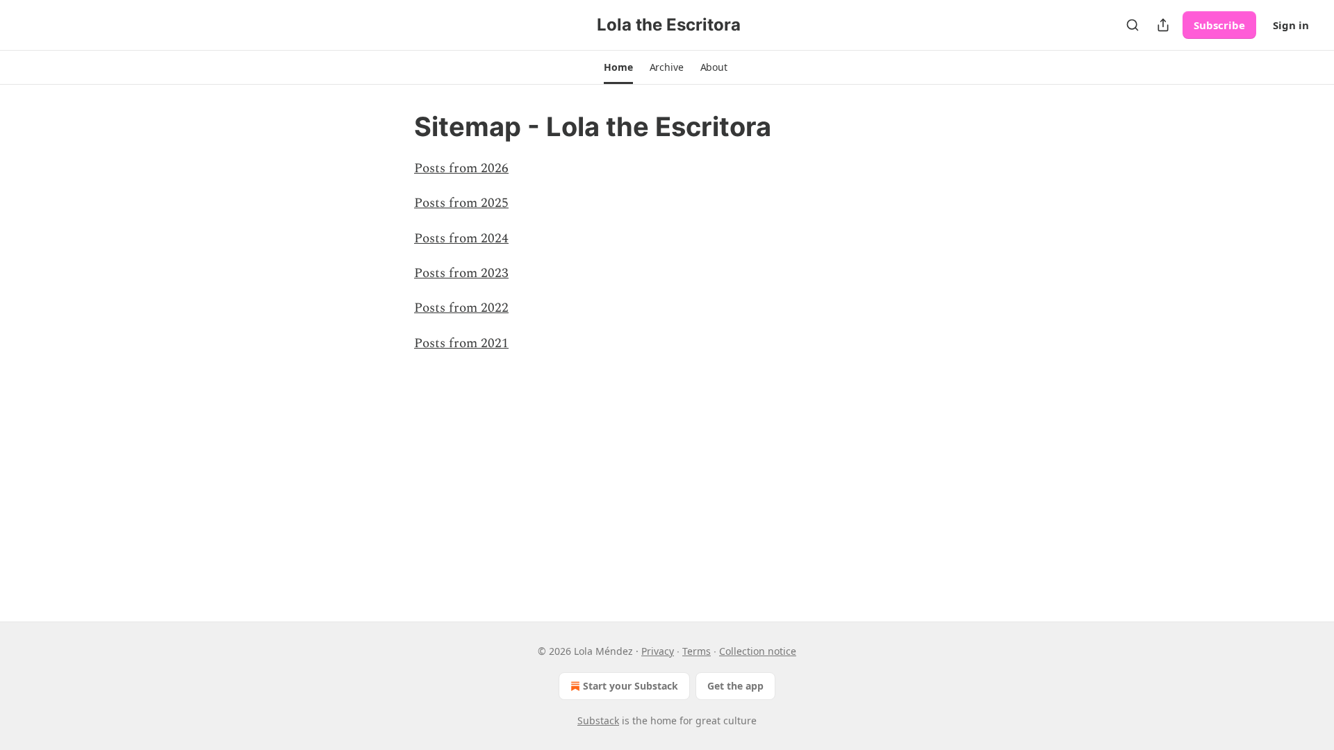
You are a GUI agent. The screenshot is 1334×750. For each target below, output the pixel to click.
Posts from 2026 (461, 168)
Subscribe (1219, 25)
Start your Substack (630, 685)
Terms (696, 651)
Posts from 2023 (461, 273)
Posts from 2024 (461, 238)
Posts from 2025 (461, 203)
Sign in (1291, 25)
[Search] (1132, 25)
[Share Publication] (1163, 25)
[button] (618, 67)
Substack (598, 720)
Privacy (657, 651)
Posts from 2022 (461, 308)
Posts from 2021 (461, 343)
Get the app (735, 685)
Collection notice (757, 651)
